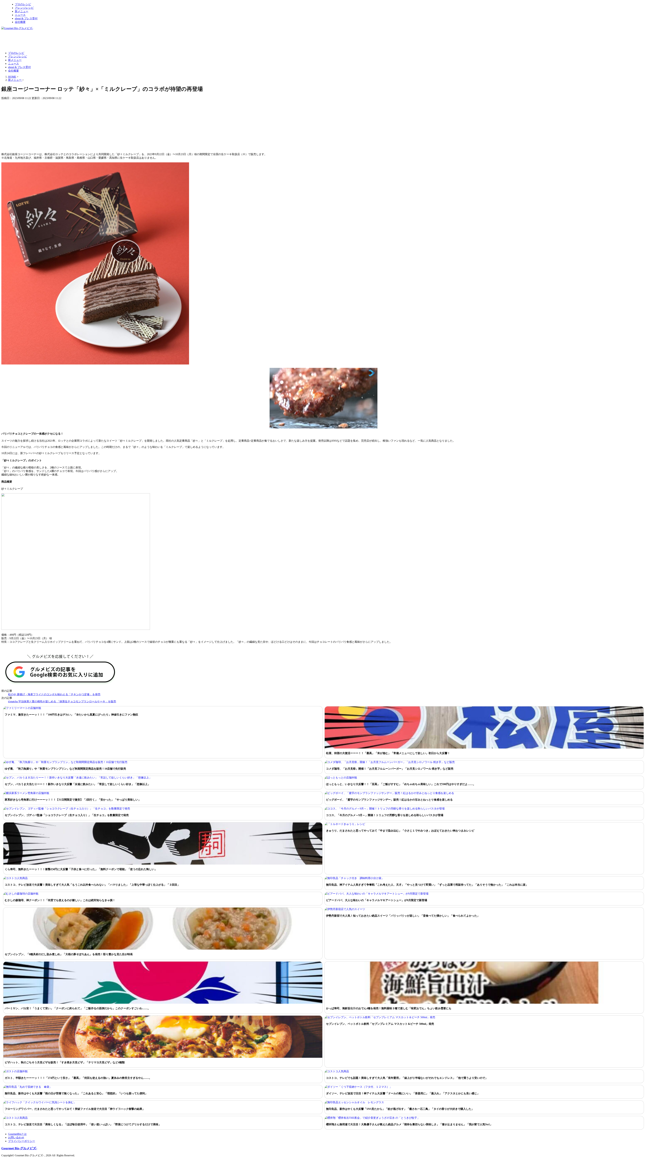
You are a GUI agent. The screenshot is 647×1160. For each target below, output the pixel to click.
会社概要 (20, 22)
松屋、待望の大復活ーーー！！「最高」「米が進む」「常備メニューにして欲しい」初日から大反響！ (388, 753)
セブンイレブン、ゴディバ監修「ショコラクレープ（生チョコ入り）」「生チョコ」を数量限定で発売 (67, 815)
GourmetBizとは (17, 1134)
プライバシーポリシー (21, 1141)
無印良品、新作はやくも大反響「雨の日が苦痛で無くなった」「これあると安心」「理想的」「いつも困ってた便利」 (76, 1093)
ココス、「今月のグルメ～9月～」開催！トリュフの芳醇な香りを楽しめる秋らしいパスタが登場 (384, 815)
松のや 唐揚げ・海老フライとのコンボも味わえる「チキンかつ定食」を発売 (54, 694)
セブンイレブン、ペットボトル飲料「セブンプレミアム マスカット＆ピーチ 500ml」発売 (380, 1023)
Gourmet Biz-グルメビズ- (19, 1148)
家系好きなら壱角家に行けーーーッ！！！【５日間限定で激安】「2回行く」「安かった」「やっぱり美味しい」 (73, 799)
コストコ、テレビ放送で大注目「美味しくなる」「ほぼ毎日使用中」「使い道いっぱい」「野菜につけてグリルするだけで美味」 (83, 1124)
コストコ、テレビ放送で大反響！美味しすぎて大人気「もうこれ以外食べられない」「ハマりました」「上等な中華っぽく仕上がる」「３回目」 (92, 884)
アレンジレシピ (24, 7)
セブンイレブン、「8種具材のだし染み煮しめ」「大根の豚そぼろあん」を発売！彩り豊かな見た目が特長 (69, 954)
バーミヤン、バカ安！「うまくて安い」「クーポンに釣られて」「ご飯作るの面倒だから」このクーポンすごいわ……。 (77, 1008)
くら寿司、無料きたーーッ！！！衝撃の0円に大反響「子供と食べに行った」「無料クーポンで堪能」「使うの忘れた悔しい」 (81, 869)
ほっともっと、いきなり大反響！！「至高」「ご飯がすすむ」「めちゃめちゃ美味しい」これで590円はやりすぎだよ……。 (401, 784)
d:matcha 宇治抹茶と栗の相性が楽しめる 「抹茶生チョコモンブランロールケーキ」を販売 (62, 701)
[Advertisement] (62, 40)
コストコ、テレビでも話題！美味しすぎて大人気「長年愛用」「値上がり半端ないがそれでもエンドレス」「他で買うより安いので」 (407, 1077)
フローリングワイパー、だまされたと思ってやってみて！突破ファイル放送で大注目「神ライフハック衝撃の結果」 (75, 1108)
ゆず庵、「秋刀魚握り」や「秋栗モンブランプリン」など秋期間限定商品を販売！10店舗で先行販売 (65, 768)
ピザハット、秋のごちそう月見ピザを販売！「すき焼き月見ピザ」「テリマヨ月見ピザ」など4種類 (65, 1062)
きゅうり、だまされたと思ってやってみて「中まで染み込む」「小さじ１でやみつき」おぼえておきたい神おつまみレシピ (400, 830)
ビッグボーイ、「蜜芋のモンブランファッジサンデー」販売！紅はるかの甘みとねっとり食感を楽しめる (389, 799)
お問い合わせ (16, 1137)
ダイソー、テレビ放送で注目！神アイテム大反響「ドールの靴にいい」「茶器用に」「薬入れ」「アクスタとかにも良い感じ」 (403, 1093)
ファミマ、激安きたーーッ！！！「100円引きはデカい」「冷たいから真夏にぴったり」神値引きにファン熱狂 (71, 714)
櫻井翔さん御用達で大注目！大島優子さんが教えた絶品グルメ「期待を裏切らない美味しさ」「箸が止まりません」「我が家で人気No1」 (409, 1124)
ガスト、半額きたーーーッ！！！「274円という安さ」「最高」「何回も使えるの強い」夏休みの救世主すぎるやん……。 (78, 1077)
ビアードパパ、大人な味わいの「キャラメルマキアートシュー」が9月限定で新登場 (376, 900)
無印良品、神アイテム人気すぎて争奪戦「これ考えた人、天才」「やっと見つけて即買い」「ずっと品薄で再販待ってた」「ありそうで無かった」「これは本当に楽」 (427, 884)
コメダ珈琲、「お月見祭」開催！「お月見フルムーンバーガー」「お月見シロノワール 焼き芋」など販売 (389, 768)
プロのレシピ (23, 4)
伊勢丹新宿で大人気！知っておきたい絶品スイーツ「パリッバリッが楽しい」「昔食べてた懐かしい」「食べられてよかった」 (403, 915)
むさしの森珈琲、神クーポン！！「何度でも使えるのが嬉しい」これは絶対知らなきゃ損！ (60, 900)
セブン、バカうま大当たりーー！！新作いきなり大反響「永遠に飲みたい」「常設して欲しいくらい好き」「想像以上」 (77, 784)
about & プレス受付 (26, 18)
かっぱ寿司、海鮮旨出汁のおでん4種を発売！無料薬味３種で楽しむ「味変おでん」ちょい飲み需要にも (388, 1008)
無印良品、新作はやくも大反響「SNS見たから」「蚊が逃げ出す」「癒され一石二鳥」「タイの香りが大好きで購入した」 (400, 1108)
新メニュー (21, 11)
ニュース (20, 14)
